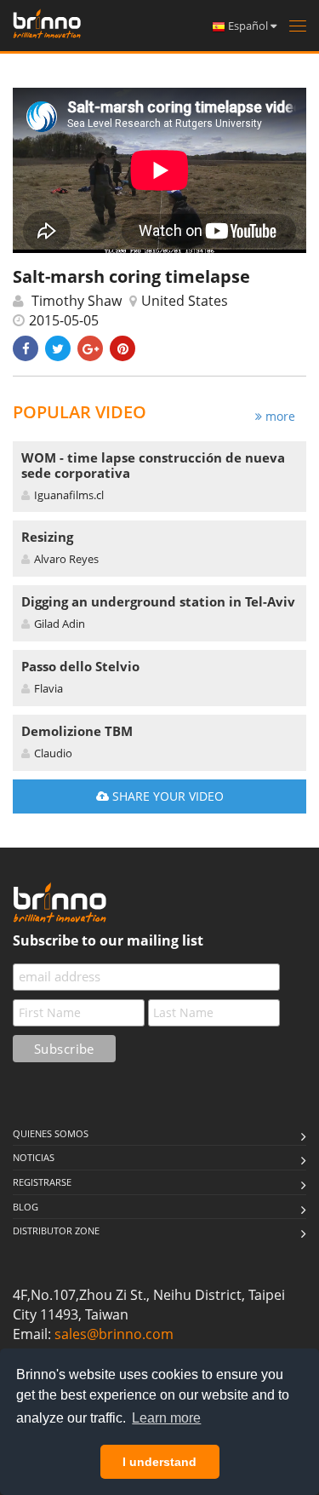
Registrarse (42, 1182)
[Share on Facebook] (25, 348)
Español (248, 25)
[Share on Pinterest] (122, 348)
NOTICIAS (33, 1157)
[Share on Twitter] (58, 348)
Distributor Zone (56, 1230)
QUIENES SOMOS (50, 1133)
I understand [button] (159, 1462)
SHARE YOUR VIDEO (166, 796)
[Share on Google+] (90, 348)
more (278, 416)
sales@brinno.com (114, 1334)
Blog (25, 1206)
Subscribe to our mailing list (108, 940)
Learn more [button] (166, 1418)
